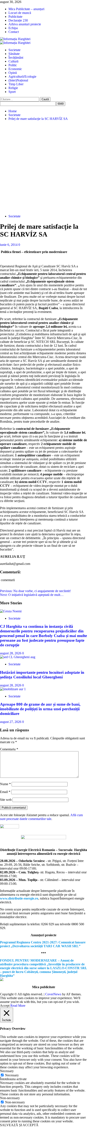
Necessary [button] (7, 1071)
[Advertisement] (43, 167)
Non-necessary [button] (10, 1098)
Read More (17, 1005)
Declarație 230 (18, 20)
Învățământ (15, 57)
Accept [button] (5, 1005)
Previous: (35, 591)
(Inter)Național (18, 80)
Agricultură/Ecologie (22, 76)
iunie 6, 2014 (9, 244)
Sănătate (14, 53)
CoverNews (53, 994)
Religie (13, 88)
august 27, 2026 (11, 722)
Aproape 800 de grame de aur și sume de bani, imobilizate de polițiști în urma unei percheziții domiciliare (40, 709)
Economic (15, 69)
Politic (12, 65)
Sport (12, 91)
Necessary (12, 1075)
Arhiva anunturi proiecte (24, 24)
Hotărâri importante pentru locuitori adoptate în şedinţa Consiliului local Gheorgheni (42, 674)
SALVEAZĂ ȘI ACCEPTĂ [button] (19, 1125)
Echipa (13, 28)
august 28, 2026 (11, 653)
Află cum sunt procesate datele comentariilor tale (41, 817)
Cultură (13, 61)
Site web (6, 799)
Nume (5, 784)
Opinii (12, 72)
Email (5, 792)
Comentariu (9, 749)
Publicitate (15, 16)
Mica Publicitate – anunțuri (26, 9)
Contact (13, 32)
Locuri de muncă (19, 13)
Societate (14, 50)
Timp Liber (15, 84)
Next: (32, 595)
